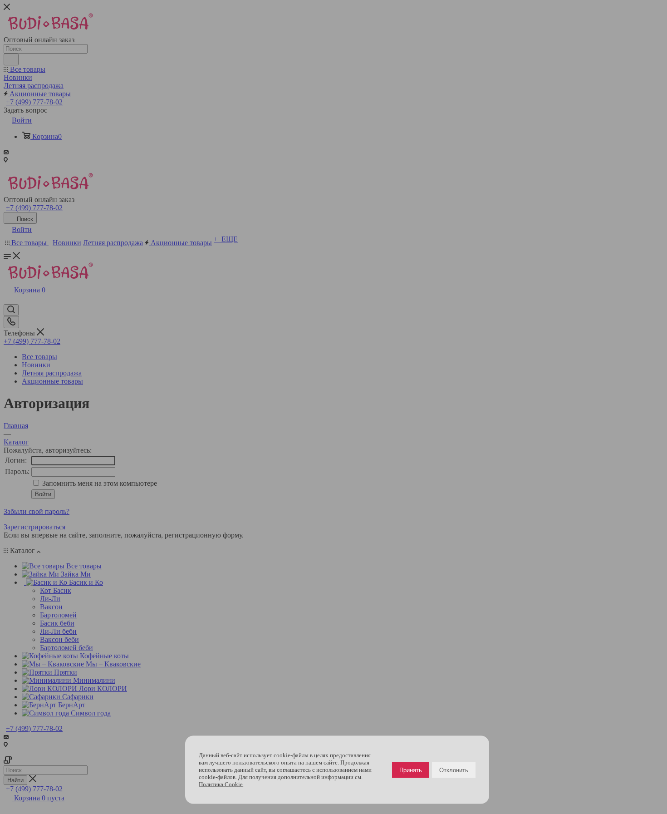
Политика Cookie (221, 784)
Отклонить (453, 769)
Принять (410, 769)
